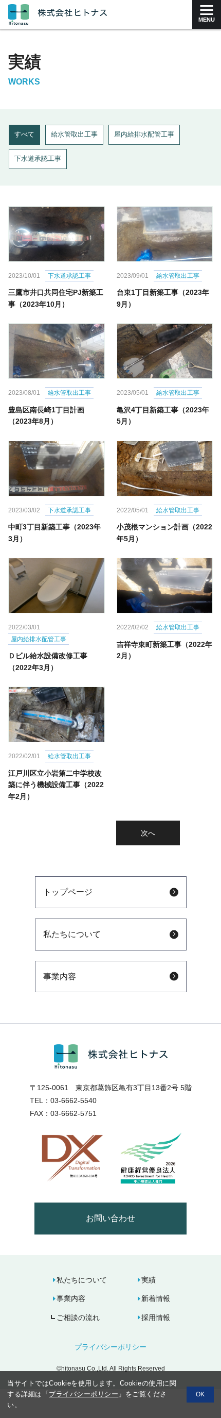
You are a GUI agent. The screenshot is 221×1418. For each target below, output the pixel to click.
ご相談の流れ (78, 1317)
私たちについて (72, 934)
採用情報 (155, 1317)
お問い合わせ (110, 1218)
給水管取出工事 (74, 134)
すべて (24, 134)
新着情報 (155, 1298)
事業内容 (59, 976)
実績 (148, 1280)
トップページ (68, 892)
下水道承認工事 (37, 158)
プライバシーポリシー (110, 1347)
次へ (148, 833)
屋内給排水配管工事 (144, 134)
